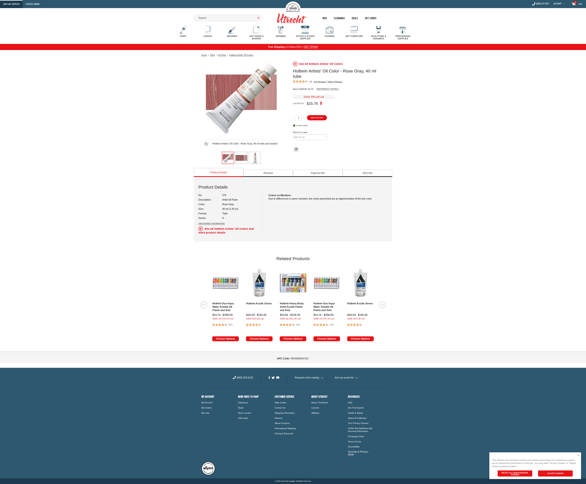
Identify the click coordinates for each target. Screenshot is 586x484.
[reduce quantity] (296, 117)
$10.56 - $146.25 (290, 314)
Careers (315, 408)
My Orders (206, 408)
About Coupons (282, 423)
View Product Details (327, 89)
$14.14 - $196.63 (222, 314)
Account (557, 3)
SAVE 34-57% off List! (222, 318)
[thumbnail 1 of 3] (228, 158)
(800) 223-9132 (542, 3)
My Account (207, 402)
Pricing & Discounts (284, 433)
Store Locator (244, 413)
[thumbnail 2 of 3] (241, 158)
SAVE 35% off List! (314, 97)
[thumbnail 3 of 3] (255, 158)
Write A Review (335, 82)
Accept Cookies (555, 473)
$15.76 (312, 103)
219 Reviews (320, 82)
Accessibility (354, 446)
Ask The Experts (356, 408)
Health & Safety (355, 413)
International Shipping (285, 428)
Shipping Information (285, 413)
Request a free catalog (307, 377)
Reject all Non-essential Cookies (515, 474)
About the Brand (319, 402)
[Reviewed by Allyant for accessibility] (208, 474)
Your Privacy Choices (358, 423)
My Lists (205, 413)
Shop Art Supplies (11, 3)
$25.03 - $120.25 (256, 314)
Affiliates (315, 413)
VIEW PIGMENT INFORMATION (211, 224)
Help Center (280, 402)
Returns (278, 418)
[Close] (578, 455)
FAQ (350, 402)
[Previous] (204, 305)
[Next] (382, 305)
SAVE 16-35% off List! (290, 318)
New (325, 18)
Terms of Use (354, 441)
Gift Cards (370, 18)
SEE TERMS (311, 47)
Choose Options (225, 338)
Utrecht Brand (33, 3)
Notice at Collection (357, 418)
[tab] (218, 172)
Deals (355, 18)
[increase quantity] (302, 117)
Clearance (339, 18)
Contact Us (280, 408)
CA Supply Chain (356, 436)
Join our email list (344, 377)
